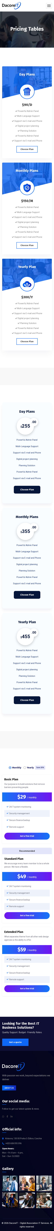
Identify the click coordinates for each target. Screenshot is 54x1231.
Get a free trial (27, 836)
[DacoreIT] (11, 5)
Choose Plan (27, 149)
